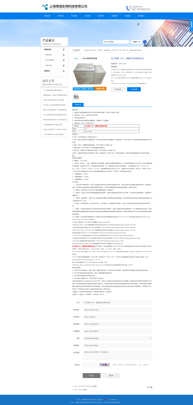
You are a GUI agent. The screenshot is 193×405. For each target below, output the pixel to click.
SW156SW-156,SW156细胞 (88, 386)
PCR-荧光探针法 (50, 60)
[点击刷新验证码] (104, 365)
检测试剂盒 (107, 50)
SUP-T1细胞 (83, 390)
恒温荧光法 (48, 55)
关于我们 (61, 16)
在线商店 (114, 16)
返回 (148, 387)
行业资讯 (87, 16)
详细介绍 (78, 105)
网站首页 (47, 16)
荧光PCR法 (48, 65)
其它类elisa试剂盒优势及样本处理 (54, 105)
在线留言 (128, 16)
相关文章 (48, 80)
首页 (94, 50)
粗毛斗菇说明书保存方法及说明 (54, 100)
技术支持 (101, 16)
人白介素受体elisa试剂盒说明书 (54, 134)
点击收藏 (134, 89)
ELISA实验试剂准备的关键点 (53, 90)
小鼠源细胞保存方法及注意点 (53, 124)
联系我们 (141, 16)
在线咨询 (118, 89)
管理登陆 (113, 402)
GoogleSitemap (113, 399)
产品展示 (74, 16)
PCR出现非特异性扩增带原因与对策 (55, 115)
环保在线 (107, 402)
